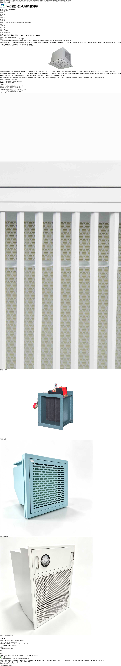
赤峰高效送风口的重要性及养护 (23, 22)
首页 (7, 22)
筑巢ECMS (9, 665)
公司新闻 (2, 27)
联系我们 (2, 21)
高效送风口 (9, 83)
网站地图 (2, 11)
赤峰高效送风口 (28, 1)
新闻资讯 (17, 640)
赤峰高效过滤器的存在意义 (11, 79)
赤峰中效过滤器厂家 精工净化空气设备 (13, 89)
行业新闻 (11, 22)
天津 (26, 662)
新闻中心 (2, 17)
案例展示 (2, 19)
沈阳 (9, 662)
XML (7, 11)
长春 (21, 662)
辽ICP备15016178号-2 (9, 663)
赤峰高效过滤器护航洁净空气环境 (11, 86)
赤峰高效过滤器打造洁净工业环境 (11, 91)
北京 (18, 662)
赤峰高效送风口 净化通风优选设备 (12, 87)
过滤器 (13, 83)
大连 (12, 662)
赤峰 (23, 662)
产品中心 (2, 16)
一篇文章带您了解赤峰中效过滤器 (13, 81)
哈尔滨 (15, 662)
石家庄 (29, 662)
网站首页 (2, 12)
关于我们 (2, 14)
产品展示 (12, 640)
